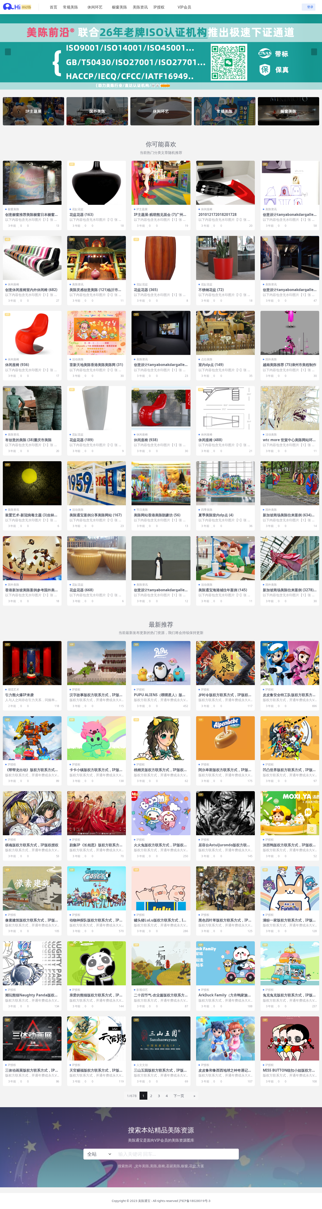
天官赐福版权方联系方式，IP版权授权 (96, 1072)
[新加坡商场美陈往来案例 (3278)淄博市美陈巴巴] (289, 558)
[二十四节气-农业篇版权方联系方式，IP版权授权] (161, 963)
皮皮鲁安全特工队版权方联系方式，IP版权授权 (287, 696)
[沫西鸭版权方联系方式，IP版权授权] (289, 813)
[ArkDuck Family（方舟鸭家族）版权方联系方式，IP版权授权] (225, 963)
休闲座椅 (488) (210, 439)
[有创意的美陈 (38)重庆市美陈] (32, 408)
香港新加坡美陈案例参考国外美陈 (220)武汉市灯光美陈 (31, 592)
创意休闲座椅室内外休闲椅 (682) (31, 289)
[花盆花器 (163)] (96, 183)
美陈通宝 (144, 1201)
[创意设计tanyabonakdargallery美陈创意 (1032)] (289, 258)
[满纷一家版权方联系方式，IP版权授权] (289, 888)
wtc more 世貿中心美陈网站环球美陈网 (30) (289, 441)
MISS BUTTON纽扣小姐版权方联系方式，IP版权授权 (289, 1072)
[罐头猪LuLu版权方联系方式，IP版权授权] (161, 888)
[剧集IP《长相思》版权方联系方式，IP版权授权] (96, 813)
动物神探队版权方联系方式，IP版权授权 (96, 922)
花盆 (192, 1166)
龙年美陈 (142, 1166)
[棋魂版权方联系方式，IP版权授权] (32, 813)
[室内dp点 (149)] (225, 333)
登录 (310, 7)
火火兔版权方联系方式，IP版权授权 (160, 847)
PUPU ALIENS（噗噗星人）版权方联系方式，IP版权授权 (160, 696)
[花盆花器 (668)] (96, 558)
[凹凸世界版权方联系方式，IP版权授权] (289, 738)
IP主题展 (142, 209)
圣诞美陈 (173, 1166)
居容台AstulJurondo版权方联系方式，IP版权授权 (224, 847)
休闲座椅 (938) (146, 439)
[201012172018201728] (225, 183)
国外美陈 (271, 359)
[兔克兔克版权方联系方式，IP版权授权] (289, 963)
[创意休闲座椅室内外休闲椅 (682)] (32, 258)
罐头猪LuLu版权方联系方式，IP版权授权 (160, 922)
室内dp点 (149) (210, 364)
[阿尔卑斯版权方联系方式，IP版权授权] (225, 738)
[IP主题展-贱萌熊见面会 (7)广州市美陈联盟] (161, 183)
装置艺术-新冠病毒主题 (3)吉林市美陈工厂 (31, 517)
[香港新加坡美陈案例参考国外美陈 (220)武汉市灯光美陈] (32, 558)
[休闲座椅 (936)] (32, 333)
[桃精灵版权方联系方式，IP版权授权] (161, 738)
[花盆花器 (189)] (96, 408)
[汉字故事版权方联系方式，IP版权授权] (96, 663)
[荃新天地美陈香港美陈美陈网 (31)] (96, 333)
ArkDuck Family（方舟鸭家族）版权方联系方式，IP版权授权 (224, 997)
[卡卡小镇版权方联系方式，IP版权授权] (96, 738)
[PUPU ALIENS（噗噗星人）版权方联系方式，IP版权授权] (161, 663)
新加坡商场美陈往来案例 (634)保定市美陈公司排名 (289, 517)
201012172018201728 (217, 214)
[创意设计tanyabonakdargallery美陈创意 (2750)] (161, 333)
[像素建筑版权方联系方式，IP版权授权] (32, 888)
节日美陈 (142, 510)
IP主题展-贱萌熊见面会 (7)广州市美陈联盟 (160, 216)
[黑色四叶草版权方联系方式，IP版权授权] (225, 888)
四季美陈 (206, 510)
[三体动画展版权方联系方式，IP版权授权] (32, 1038)
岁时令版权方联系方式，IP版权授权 (225, 696)
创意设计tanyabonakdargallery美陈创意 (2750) (160, 366)
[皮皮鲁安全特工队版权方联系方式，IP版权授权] (289, 663)
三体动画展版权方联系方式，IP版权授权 (31, 1072)
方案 (200, 1166)
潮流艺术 (13, 689)
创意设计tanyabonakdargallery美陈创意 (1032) (289, 291)
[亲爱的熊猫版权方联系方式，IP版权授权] (96, 963)
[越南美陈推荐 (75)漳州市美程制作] (289, 333)
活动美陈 (77, 359)
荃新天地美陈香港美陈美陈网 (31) (96, 364)
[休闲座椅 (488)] (225, 408)
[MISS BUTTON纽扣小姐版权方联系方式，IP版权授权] (289, 1038)
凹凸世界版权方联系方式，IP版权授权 (289, 771)
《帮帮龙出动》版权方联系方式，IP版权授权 (31, 771)
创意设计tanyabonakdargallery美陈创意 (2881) (289, 216)
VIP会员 (184, 7)
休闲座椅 (206, 209)
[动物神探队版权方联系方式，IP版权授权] (96, 888)
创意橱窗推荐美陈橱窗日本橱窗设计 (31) (31, 216)
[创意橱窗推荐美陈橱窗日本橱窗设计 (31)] (32, 183)
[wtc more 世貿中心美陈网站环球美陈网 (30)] (289, 408)
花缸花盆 (77, 209)
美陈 (153, 1166)
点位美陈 (206, 359)
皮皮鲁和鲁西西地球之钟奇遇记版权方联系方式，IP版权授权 (225, 1072)
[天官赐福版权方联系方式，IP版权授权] (96, 1038)
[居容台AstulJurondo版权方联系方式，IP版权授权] (225, 813)
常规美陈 (70, 7)
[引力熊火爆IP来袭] (32, 663)
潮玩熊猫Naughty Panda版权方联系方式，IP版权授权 (31, 997)
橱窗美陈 (119, 7)
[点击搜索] (233, 1154)
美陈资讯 (140, 7)
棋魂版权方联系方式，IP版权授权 (31, 845)
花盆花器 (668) (81, 590)
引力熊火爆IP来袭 (19, 694)
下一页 (178, 1095)
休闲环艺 (95, 7)
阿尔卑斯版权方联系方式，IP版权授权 (225, 771)
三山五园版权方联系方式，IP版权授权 (160, 1072)
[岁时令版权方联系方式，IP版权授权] (225, 663)
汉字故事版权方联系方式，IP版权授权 (96, 696)
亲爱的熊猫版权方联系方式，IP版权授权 (96, 997)
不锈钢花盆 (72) (211, 289)
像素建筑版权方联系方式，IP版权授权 (31, 922)
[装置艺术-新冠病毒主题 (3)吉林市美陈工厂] (32, 483)
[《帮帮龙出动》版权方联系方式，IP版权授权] (32, 738)
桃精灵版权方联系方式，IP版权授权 (160, 771)
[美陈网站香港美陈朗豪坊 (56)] (161, 483)
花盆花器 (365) (146, 289)
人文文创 (142, 1065)
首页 (53, 7)
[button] (156, 85)
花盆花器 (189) (81, 439)
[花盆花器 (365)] (161, 258)
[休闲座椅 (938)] (161, 408)
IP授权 (159, 7)
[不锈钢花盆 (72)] (225, 258)
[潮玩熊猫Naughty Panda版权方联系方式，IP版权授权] (32, 963)
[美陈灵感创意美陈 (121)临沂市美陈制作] (96, 258)
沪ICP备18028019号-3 (195, 1201)
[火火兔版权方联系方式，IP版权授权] (161, 813)
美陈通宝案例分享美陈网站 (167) (96, 515)
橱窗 (184, 1166)
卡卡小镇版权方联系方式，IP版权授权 (96, 771)
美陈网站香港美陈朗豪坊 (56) (157, 515)
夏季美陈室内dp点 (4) (215, 515)
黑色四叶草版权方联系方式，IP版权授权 (225, 922)
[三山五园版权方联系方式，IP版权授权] (161, 1038)
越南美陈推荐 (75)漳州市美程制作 (289, 364)
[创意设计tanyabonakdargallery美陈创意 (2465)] (161, 558)
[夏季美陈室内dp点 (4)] (225, 483)
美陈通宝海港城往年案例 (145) (222, 590)
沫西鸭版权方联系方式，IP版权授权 (289, 847)
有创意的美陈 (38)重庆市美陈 (28, 439)
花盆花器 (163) (81, 214)
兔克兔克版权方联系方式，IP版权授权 (289, 997)
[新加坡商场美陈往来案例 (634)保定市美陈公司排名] (289, 483)
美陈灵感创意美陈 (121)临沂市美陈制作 (96, 291)
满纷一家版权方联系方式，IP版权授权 (289, 922)
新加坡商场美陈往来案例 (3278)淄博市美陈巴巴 (288, 592)
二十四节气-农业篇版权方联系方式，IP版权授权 (159, 997)
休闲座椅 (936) (17, 364)
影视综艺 (142, 990)
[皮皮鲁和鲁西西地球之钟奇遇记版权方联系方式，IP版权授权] (225, 1038)
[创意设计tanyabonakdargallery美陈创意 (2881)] (289, 183)
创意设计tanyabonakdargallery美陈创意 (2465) (160, 592)
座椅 (161, 1166)
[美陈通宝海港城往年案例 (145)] (225, 558)
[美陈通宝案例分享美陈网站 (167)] (96, 483)
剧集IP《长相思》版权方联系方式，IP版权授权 (94, 847)
